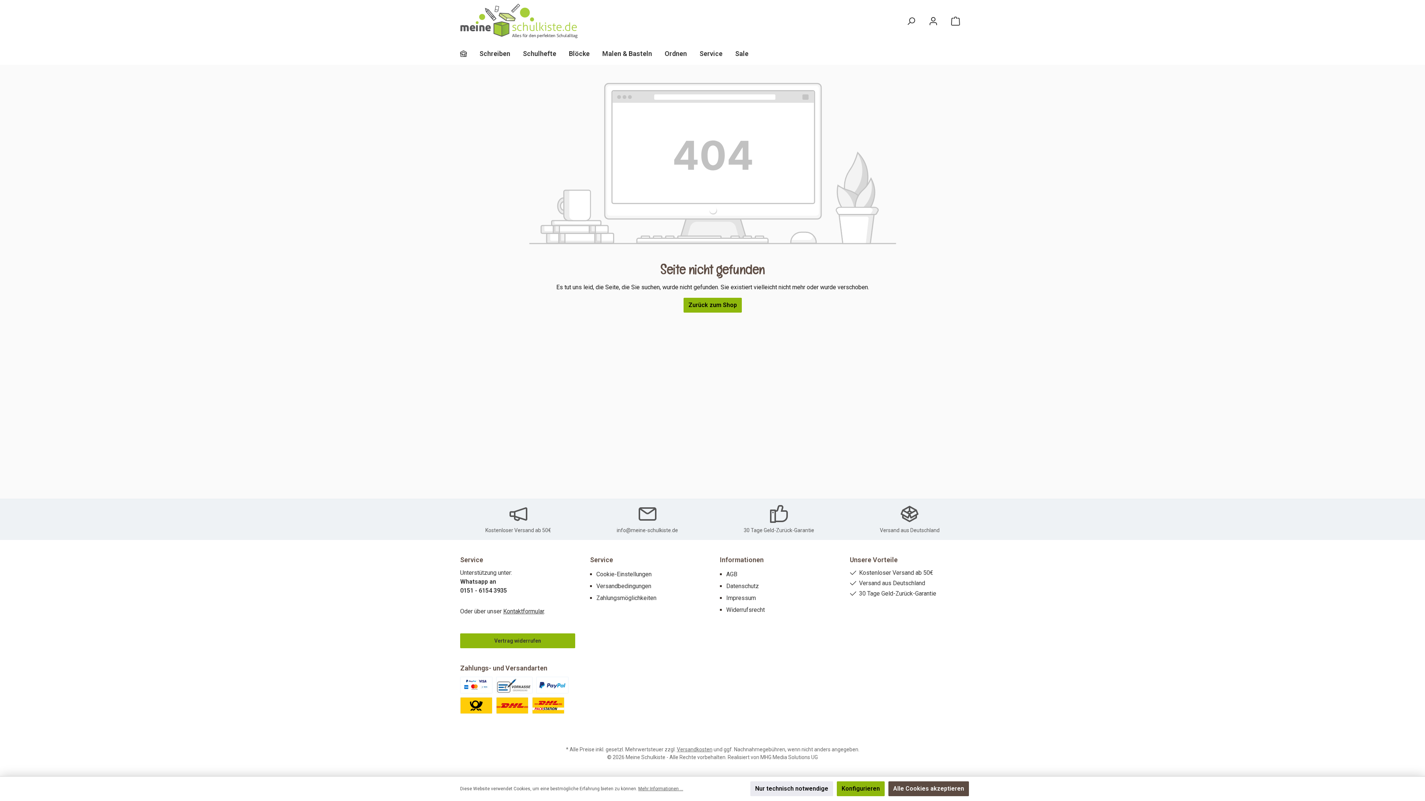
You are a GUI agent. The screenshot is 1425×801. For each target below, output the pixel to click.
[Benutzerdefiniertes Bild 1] (476, 685)
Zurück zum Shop (712, 305)
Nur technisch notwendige (791, 788)
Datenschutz (742, 586)
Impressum (741, 597)
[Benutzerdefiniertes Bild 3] (552, 685)
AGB (731, 574)
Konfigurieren (861, 788)
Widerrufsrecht (745, 609)
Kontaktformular (523, 611)
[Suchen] (911, 21)
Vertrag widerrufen (517, 641)
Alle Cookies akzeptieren (928, 788)
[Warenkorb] (955, 21)
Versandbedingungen (623, 586)
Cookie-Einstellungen (624, 574)
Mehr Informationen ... (660, 788)
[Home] (469, 54)
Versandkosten (694, 749)
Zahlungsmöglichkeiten (626, 597)
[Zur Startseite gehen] (519, 21)
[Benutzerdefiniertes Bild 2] (514, 685)
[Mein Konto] (933, 21)
